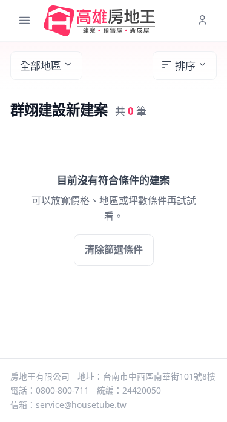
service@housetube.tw (81, 404)
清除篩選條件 (114, 249)
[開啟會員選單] (202, 21)
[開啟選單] (24, 21)
